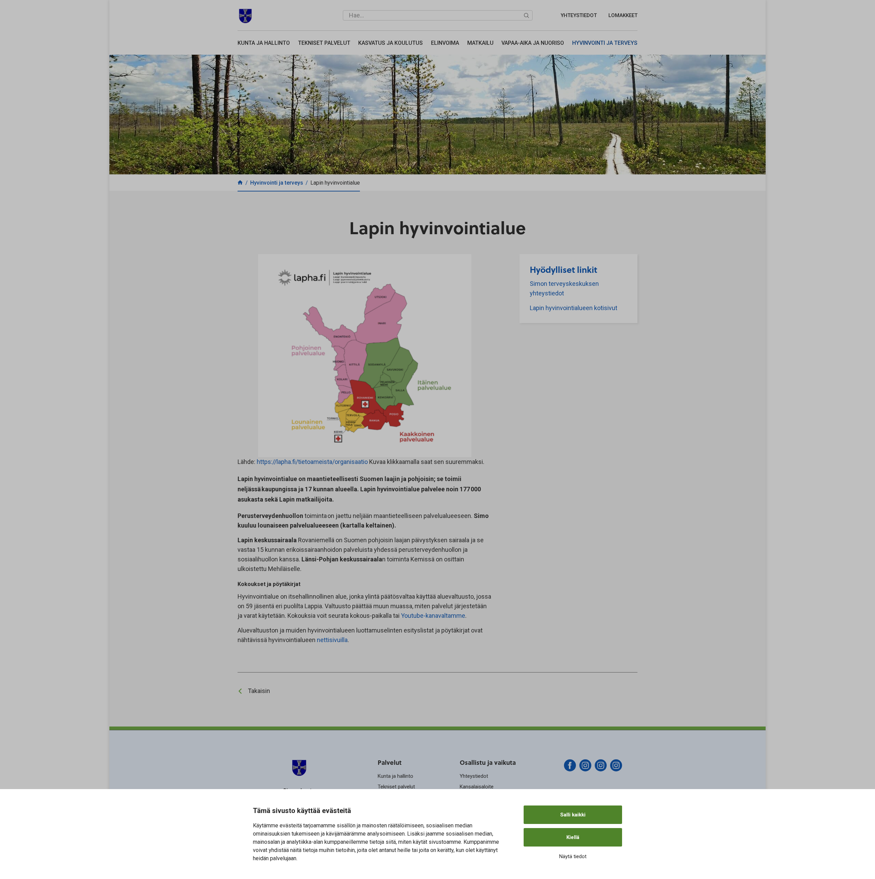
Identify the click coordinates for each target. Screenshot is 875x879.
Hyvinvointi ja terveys (604, 43)
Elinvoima (445, 43)
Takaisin (259, 690)
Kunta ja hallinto (264, 43)
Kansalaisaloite (477, 787)
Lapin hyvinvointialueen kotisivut (573, 307)
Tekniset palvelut (324, 43)
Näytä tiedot (573, 856)
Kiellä (572, 837)
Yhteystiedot (579, 15)
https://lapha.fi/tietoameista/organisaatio (313, 461)
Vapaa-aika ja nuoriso (532, 43)
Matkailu (480, 43)
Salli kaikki (572, 815)
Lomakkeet (622, 15)
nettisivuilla (332, 639)
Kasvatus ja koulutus (390, 43)
